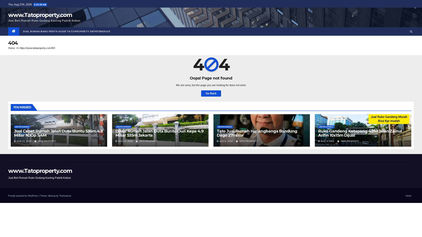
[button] (411, 31)
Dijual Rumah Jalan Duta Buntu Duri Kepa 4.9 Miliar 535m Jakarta (159, 133)
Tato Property (46, 141)
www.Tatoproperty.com (40, 15)
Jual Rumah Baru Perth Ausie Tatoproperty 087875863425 (66, 31)
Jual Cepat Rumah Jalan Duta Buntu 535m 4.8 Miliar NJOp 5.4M (58, 133)
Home (11, 48)
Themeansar (65, 196)
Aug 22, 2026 (24, 141)
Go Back (211, 93)
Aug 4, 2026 (327, 141)
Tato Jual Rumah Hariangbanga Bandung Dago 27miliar (257, 133)
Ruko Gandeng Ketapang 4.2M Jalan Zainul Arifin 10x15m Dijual (360, 133)
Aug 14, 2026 (125, 141)
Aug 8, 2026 (226, 141)
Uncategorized (22, 127)
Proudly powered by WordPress (23, 196)
